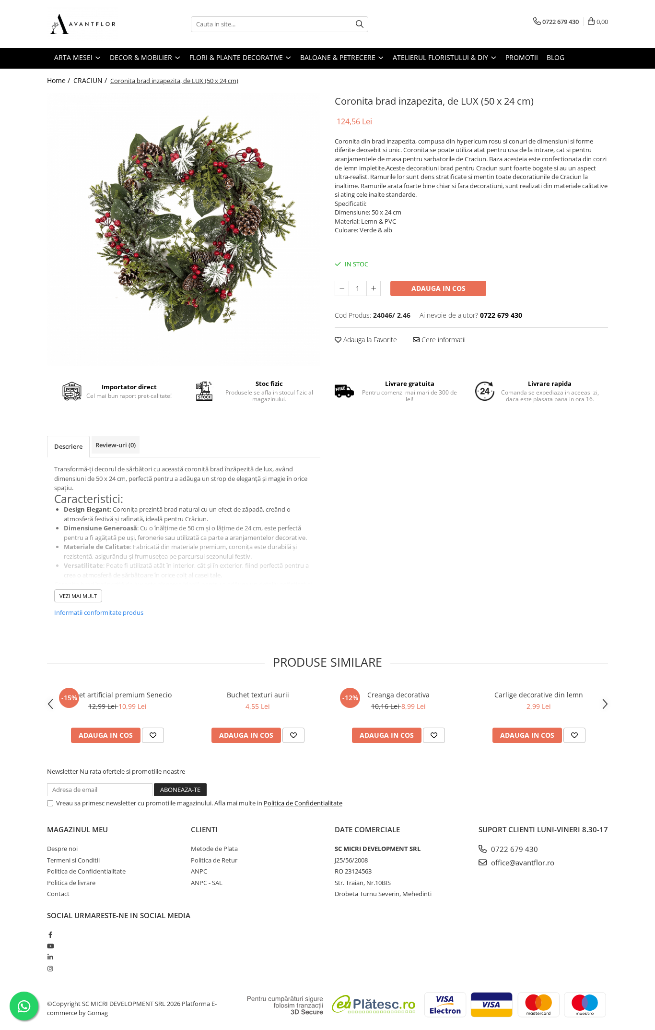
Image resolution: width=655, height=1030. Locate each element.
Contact (58, 893)
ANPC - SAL (206, 882)
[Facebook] (50, 934)
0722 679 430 (513, 849)
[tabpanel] (183, 229)
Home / (59, 80)
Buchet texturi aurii (258, 694)
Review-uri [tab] (115, 445)
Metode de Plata (214, 848)
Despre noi (62, 848)
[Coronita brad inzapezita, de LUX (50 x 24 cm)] (183, 229)
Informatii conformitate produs (98, 612)
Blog (555, 57)
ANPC (199, 871)
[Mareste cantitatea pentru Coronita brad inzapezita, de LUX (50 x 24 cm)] (373, 288)
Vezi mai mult (78, 595)
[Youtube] (50, 946)
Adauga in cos (438, 288)
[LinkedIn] (50, 957)
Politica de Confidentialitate (303, 803)
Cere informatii (443, 339)
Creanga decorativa (398, 694)
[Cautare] (359, 24)
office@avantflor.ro (521, 862)
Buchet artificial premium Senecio (117, 694)
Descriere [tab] (68, 446)
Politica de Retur (214, 860)
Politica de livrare (71, 882)
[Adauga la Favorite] (153, 735)
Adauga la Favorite (369, 339)
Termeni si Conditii (73, 860)
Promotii (521, 57)
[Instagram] (50, 968)
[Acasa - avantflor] (95, 24)
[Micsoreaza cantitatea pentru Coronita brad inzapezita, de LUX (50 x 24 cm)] (342, 288)
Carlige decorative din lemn (538, 694)
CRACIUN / (91, 80)
